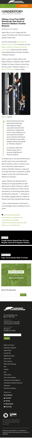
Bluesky (8, 398)
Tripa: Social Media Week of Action (14, 258)
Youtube (8, 407)
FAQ (5, 366)
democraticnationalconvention (12, 223)
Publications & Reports (10, 348)
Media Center (7, 350)
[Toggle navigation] (3, 5)
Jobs (5, 372)
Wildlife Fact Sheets (9, 356)
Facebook (8, 395)
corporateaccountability (10, 220)
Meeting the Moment (16, 278)
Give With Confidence (10, 388)
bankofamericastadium (12, 215)
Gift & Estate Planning (10, 364)
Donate (25, 6)
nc (9, 225)
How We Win (7, 353)
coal (20, 217)
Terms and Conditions (10, 377)
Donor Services (8, 361)
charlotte (15, 217)
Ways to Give (7, 358)
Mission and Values (9, 345)
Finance (4, 225)
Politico (4, 117)
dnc (25, 223)
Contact (6, 369)
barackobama (7, 217)
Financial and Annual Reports (12, 380)
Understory (13, 11)
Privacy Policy (7, 375)
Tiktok (7, 401)
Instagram (9, 404)
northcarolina (15, 225)
